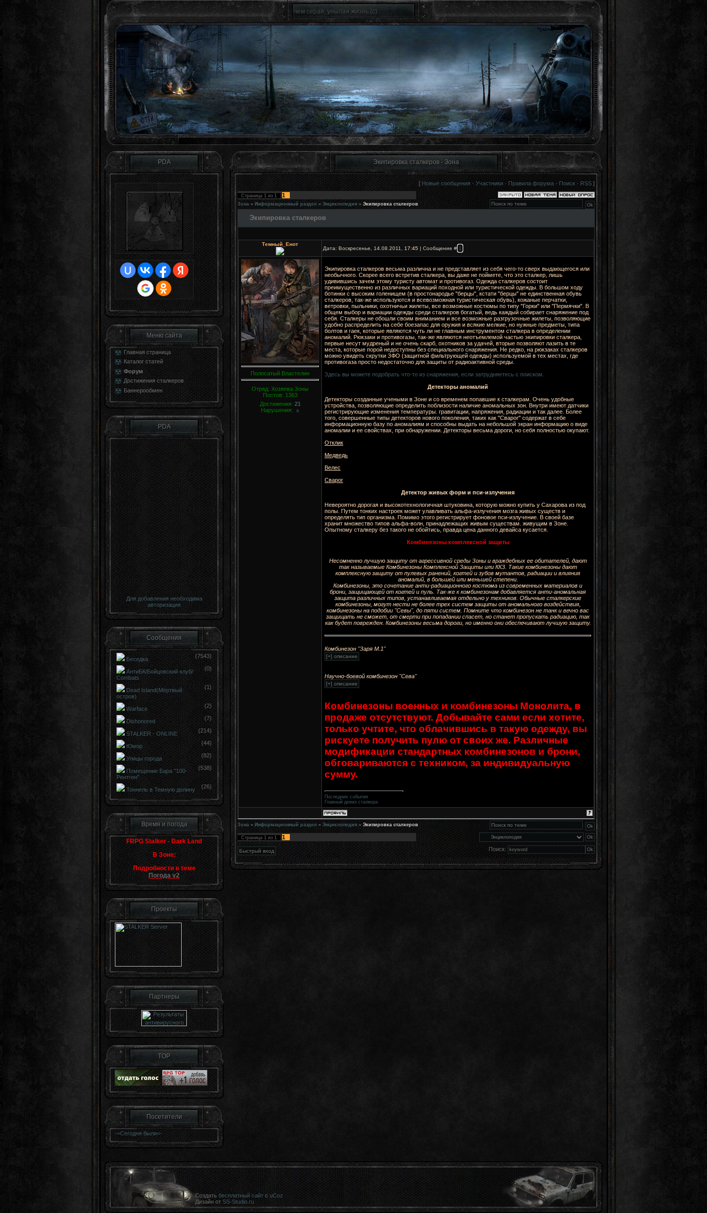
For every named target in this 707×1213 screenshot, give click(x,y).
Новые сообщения (446, 183)
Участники (489, 183)
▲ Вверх (686, 19)
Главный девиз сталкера (351, 802)
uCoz (276, 1195)
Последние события (346, 796)
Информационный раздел (286, 204)
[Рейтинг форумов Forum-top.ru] (137, 1083)
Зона (243, 204)
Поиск (567, 183)
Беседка (137, 659)
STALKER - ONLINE (152, 733)
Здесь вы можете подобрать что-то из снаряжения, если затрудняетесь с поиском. (434, 374)
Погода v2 (164, 875)
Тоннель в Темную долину (160, 789)
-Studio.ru (242, 1202)
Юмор (134, 746)
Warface (137, 709)
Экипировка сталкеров (390, 204)
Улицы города (144, 758)
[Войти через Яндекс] (180, 270)
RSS (586, 183)
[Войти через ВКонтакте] (145, 270)
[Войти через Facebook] (163, 270)
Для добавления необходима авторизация (164, 601)
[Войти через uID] (128, 270)
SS (226, 1202)
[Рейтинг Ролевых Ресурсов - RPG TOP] (185, 1083)
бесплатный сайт (240, 1195)
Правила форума (531, 183)
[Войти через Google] (145, 288)
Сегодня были (138, 1133)
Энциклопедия (339, 204)
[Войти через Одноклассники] (163, 288)
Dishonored (140, 721)
